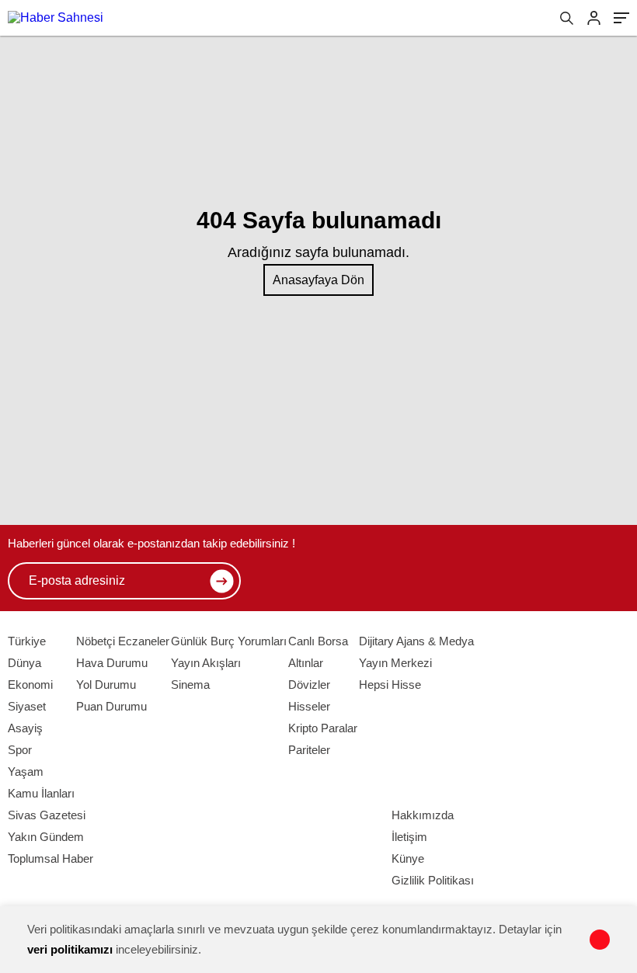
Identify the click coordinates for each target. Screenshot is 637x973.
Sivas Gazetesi (46, 815)
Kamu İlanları (41, 793)
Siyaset (27, 706)
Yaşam (26, 771)
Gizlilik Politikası (433, 880)
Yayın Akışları (206, 662)
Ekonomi (30, 684)
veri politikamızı (70, 949)
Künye (408, 858)
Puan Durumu (111, 706)
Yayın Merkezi (395, 662)
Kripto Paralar (322, 728)
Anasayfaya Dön (318, 280)
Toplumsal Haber (50, 858)
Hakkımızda (423, 815)
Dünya (24, 662)
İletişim (409, 836)
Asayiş (25, 728)
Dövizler (309, 684)
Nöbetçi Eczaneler (122, 641)
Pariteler (309, 749)
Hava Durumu (112, 662)
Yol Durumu (106, 684)
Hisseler (309, 706)
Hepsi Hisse (390, 684)
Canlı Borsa (318, 641)
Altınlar (305, 662)
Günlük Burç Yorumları (229, 641)
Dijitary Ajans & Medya (416, 641)
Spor (20, 749)
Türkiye (27, 641)
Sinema (190, 684)
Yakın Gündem (46, 836)
